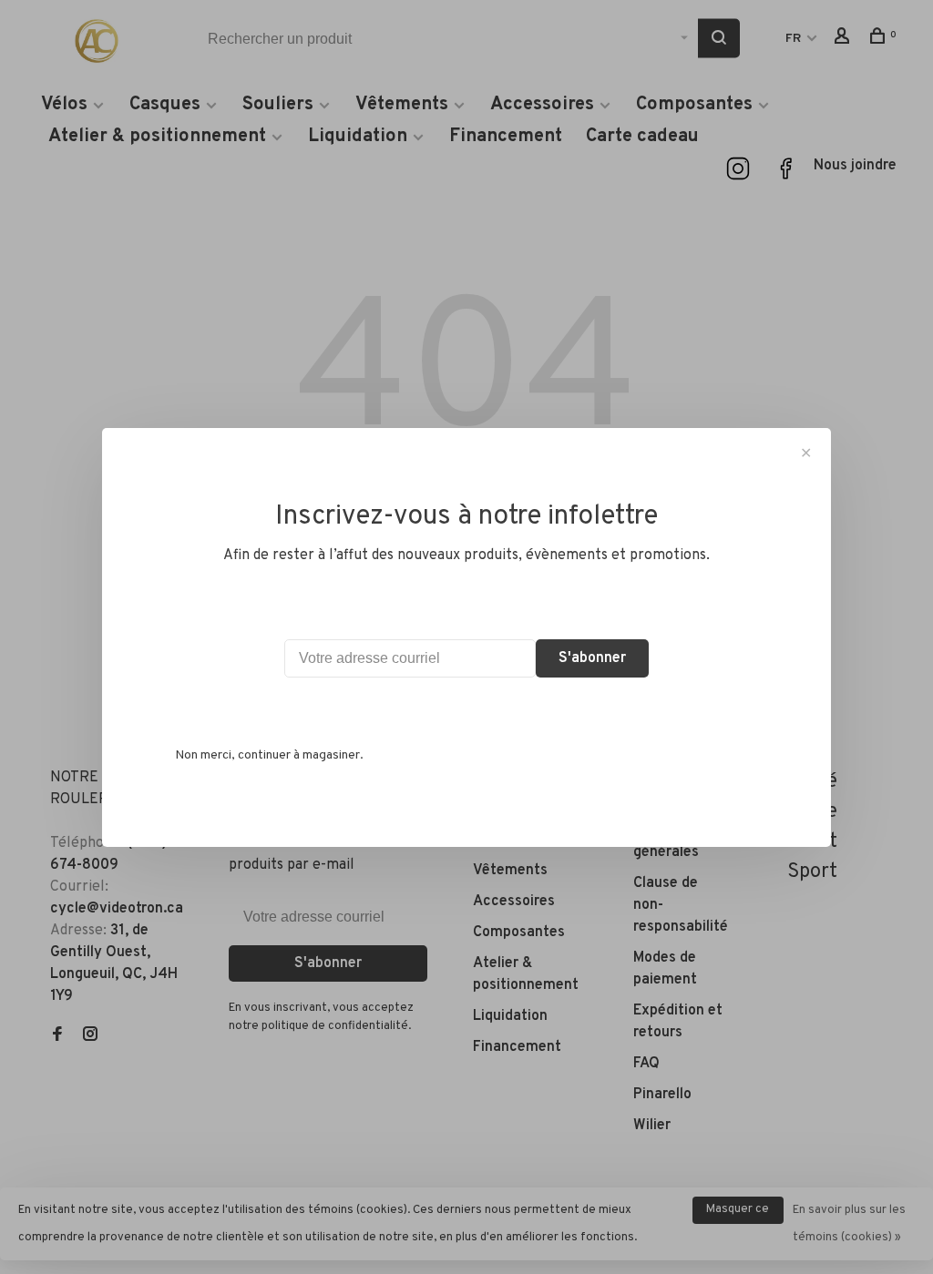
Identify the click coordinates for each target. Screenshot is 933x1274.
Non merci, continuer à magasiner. (269, 755)
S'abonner (592, 658)
